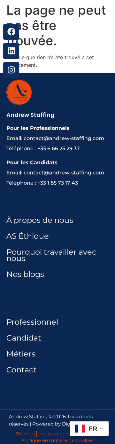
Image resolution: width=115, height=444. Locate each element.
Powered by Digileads (58, 424)
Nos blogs (25, 274)
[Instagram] (11, 70)
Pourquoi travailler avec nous (51, 255)
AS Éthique (27, 236)
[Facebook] (11, 32)
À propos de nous (39, 220)
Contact (21, 369)
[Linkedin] (11, 51)
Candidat (23, 337)
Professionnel (32, 322)
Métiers (20, 353)
